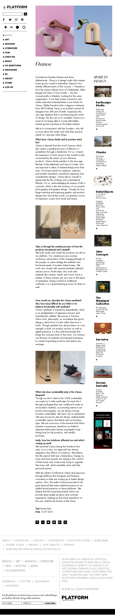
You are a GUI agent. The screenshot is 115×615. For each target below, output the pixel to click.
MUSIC (34, 566)
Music (8, 61)
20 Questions (12, 66)
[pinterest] (24, 19)
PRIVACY (34, 545)
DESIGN (7, 561)
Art (6, 40)
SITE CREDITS (51, 545)
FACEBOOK (8, 581)
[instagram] (18, 19)
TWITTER (25, 581)
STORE (8, 83)
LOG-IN (8, 87)
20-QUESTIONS (15, 570)
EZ (6, 74)
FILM (8, 566)
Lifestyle (9, 57)
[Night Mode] (17, 27)
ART (18, 561)
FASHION (30, 561)
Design (8, 35)
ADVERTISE (22, 541)
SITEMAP (69, 545)
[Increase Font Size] (6, 27)
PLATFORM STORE (79, 541)
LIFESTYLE (20, 566)
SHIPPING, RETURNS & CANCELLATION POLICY (33, 549)
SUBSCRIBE (101, 541)
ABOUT (8, 79)
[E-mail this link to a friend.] (65, 522)
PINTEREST (12, 586)
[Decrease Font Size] (11, 27)
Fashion (9, 44)
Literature (10, 48)
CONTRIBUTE (56, 541)
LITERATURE (47, 561)
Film (7, 53)
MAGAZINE (10, 70)
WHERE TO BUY (15, 545)
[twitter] (12, 19)
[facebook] (6, 19)
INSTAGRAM (42, 581)
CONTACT (38, 541)
